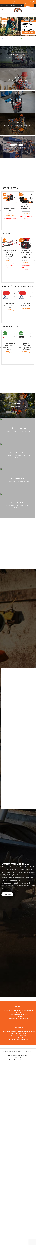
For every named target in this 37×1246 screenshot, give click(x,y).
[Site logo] (18, 10)
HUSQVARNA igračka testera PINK (9, 434)
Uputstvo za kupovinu (16, 5)
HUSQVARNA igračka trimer (26, 304)
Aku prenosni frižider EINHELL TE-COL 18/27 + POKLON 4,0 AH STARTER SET (26, 254)
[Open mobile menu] (2, 10)
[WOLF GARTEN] (9, 40)
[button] (14, 198)
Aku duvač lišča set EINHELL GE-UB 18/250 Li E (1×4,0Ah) (9, 253)
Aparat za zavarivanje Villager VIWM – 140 (9, 207)
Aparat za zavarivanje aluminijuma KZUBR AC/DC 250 (25, 603)
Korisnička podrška (29, 5)
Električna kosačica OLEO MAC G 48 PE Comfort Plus (26, 207)
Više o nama (7, 1142)
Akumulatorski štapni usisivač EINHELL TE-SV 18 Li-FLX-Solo (9, 603)
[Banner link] (17, 57)
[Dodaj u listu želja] (14, 194)
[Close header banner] (33, 2)
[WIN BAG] (27, 40)
